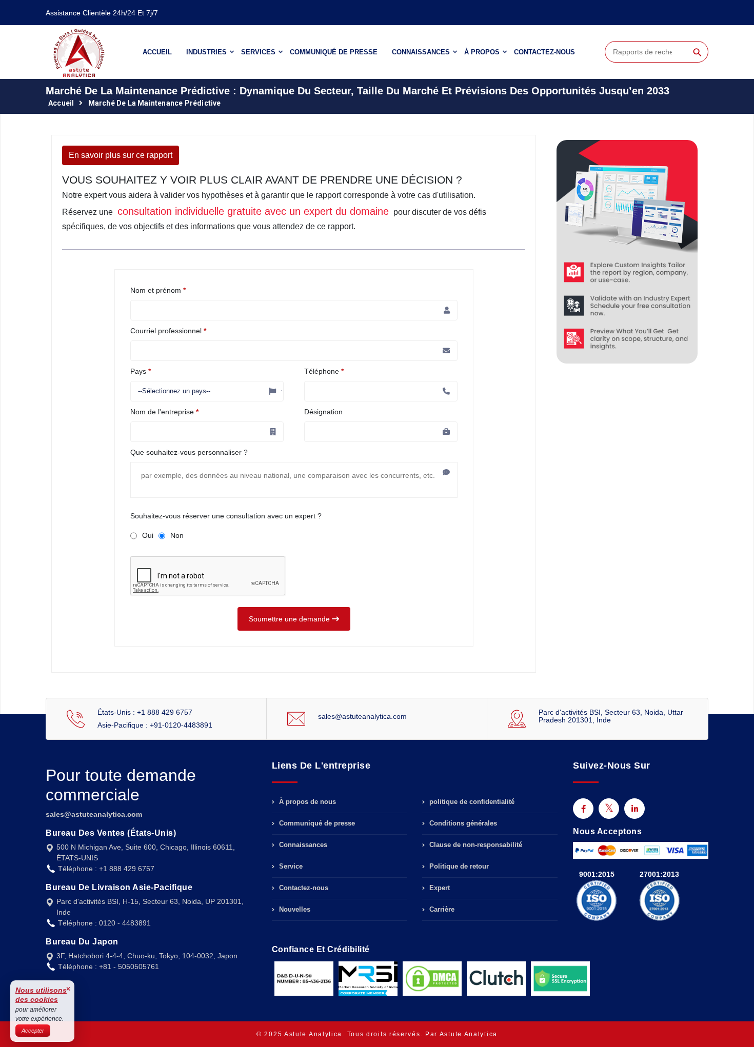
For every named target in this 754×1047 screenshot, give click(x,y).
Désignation (323, 412)
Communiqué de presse (334, 52)
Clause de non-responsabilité (474, 845)
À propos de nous (306, 802)
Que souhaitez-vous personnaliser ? (189, 452)
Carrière (440, 909)
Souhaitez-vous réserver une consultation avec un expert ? (226, 516)
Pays (140, 371)
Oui (147, 535)
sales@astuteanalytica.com (362, 716)
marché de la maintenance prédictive (154, 103)
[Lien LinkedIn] (634, 808)
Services (258, 52)
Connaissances (421, 52)
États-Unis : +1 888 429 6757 (144, 712)
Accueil (157, 52)
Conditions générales (462, 823)
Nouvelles (293, 909)
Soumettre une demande (290, 619)
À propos (482, 52)
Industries (206, 52)
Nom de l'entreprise (164, 412)
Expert (438, 888)
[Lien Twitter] (609, 808)
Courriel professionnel (168, 331)
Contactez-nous (544, 52)
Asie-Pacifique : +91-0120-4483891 (154, 725)
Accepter (33, 1031)
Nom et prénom (158, 290)
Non (177, 535)
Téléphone (324, 371)
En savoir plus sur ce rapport (120, 155)
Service (290, 866)
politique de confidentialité (470, 802)
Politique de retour (458, 866)
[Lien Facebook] (583, 808)
